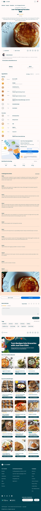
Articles (3, 473)
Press (33, 476)
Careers (33, 473)
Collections (4, 476)
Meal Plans (4, 478)
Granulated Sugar (15, 104)
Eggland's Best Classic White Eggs (18, 99)
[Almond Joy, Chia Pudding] (7, 429)
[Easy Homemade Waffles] (33, 448)
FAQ (32, 491)
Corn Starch (14, 108)
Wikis (2, 481)
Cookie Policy (34, 486)
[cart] (37, 1)
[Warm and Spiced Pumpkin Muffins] (7, 409)
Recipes (3, 471)
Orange (13, 82)
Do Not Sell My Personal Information (15, 506)
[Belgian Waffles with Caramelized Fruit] (20, 429)
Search (3, 483)
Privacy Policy (34, 483)
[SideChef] (6, 465)
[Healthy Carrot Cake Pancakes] (20, 448)
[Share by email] (38, 50)
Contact (33, 478)
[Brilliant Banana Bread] (33, 390)
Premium (3, 486)
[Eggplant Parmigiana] (7, 366)
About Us (33, 471)
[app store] (13, 500)
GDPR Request (4, 506)
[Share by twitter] (35, 50)
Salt (13, 123)
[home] (7, 1)
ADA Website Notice (35, 488)
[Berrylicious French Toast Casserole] (20, 409)
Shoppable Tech (16, 478)
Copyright (24, 506)
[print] (28, 50)
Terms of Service (35, 481)
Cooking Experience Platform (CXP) (19, 471)
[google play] (5, 500)
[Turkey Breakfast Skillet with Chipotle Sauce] (20, 390)
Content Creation (16, 476)
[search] (35, 1)
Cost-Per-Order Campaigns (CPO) (19, 473)
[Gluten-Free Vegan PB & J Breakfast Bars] (7, 390)
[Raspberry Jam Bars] (33, 409)
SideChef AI (15, 481)
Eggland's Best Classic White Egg (18, 136)
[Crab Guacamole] (33, 366)
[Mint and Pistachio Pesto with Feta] (20, 366)
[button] (2, 1)
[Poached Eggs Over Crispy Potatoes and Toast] (7, 448)
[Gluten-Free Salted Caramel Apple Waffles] (33, 429)
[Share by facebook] (33, 50)
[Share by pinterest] (30, 50)
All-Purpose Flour (15, 115)
